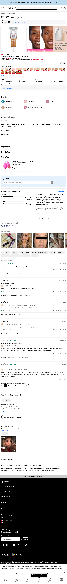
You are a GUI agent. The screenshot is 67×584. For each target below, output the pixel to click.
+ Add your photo (5, 430)
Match (22, 22)
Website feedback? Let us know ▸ (33, 476)
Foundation (12, 13)
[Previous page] (1, 385)
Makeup (3, 13)
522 (26, 385)
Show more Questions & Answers (12, 417)
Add (14, 168)
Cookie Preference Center (21, 570)
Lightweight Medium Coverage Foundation (34, 468)
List (64, 63)
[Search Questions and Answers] (2, 400)
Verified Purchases (24, 252)
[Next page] (28, 385)
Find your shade (5, 76)
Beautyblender (5, 16)
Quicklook (5, 165)
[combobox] (36, 8)
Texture (25, 22)
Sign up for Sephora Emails (9, 535)
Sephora (13, 465)
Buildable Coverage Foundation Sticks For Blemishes (41, 470)
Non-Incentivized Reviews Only (39, 252)
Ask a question (14, 21)
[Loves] (61, 8)
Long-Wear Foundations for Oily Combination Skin (14, 470)
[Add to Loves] (64, 59)
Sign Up (25, 539)
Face (7, 13)
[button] (20, 56)
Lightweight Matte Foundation (53, 468)
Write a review (62, 191)
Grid (60, 63)
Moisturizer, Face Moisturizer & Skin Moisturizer (28, 465)
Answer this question (8, 412)
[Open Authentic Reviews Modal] (15, 226)
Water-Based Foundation (15, 468)
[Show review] (8, 240)
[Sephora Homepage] (7, 8)
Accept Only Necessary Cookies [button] (17, 573)
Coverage (17, 22)
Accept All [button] (49, 574)
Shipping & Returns (7, 88)
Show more (4, 139)
